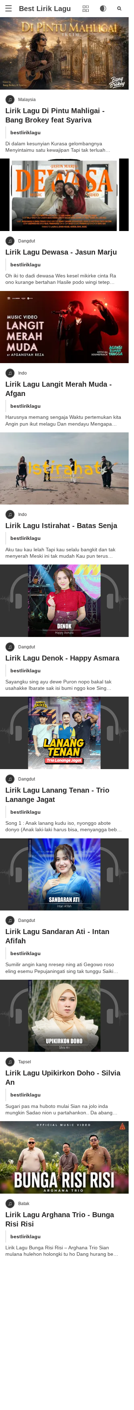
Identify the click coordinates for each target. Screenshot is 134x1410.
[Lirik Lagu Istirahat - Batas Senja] (64, 468)
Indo (22, 373)
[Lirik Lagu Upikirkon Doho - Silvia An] (64, 1016)
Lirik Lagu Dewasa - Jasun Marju (61, 252)
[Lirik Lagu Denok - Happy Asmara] (64, 600)
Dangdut (26, 241)
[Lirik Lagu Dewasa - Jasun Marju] (64, 195)
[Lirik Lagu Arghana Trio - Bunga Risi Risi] (64, 1157)
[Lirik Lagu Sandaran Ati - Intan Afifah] (64, 874)
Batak (23, 1203)
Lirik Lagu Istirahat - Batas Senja (61, 526)
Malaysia (27, 99)
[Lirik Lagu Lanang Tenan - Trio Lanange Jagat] (64, 733)
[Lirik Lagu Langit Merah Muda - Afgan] (64, 327)
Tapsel (24, 1061)
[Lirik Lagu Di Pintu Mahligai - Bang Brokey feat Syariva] (64, 53)
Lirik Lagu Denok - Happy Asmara (62, 658)
